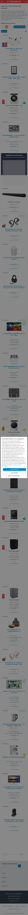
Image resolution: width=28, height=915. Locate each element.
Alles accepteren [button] (14, 469)
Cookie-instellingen (17, 465)
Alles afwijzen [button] (14, 472)
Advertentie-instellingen (8, 463)
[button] (14, 476)
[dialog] (14, 457)
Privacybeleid (5, 466)
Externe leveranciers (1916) (19, 451)
